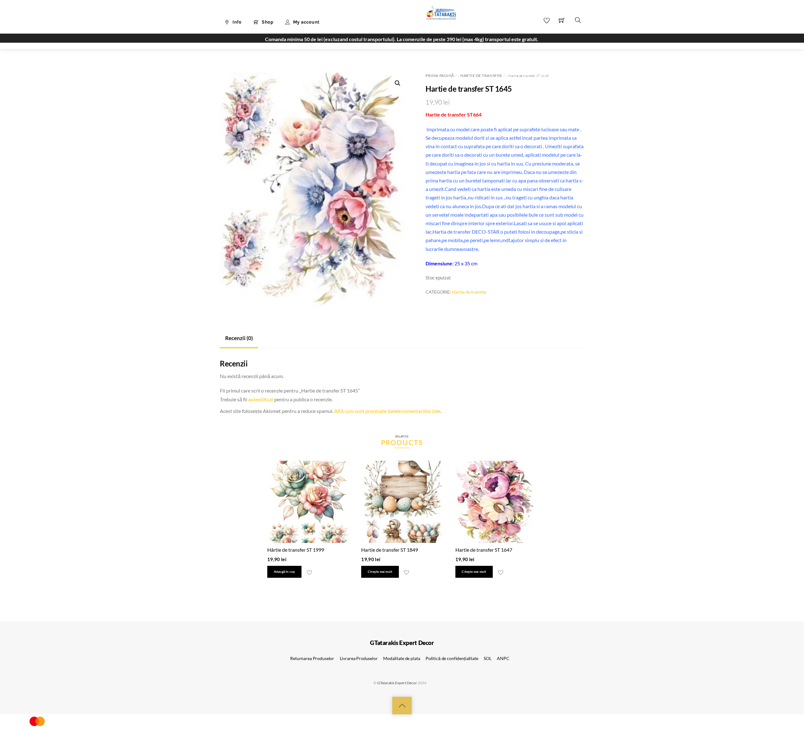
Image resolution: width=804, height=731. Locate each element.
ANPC (503, 658)
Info (236, 22)
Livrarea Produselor (359, 658)
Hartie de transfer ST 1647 (483, 550)
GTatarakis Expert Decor (397, 682)
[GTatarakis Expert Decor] (437, 16)
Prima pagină (440, 75)
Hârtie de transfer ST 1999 (295, 550)
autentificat (260, 399)
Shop (266, 22)
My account (305, 22)
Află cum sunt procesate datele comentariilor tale (387, 411)
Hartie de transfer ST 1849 (389, 550)
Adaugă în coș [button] (284, 571)
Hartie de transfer (481, 75)
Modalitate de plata (401, 658)
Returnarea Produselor (312, 658)
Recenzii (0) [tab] (239, 338)
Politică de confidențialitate (452, 658)
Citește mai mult (380, 571)
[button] (397, 83)
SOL (488, 658)
